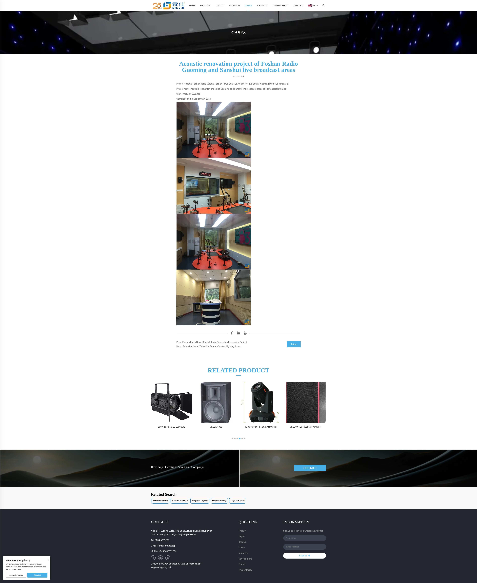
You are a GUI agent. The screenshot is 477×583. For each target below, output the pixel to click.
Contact (299, 5)
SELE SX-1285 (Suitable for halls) (261, 427)
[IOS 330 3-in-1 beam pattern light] (216, 402)
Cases (248, 5)
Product (205, 5)
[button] (232, 438)
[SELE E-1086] (171, 402)
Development (280, 5)
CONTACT (310, 468)
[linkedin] (238, 333)
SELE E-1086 (171, 427)
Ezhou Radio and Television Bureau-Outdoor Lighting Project (212, 346)
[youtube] (245, 333)
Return (294, 344)
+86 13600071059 (168, 551)
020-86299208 (162, 540)
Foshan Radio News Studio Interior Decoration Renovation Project (214, 342)
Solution (234, 5)
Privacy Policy (245, 570)
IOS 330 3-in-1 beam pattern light (216, 427)
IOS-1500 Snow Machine (305, 427)
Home (192, 5)
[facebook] (232, 333)
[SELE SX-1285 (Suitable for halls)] (260, 402)
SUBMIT (303, 555)
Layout (220, 5)
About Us (262, 5)
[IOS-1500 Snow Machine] (305, 402)
